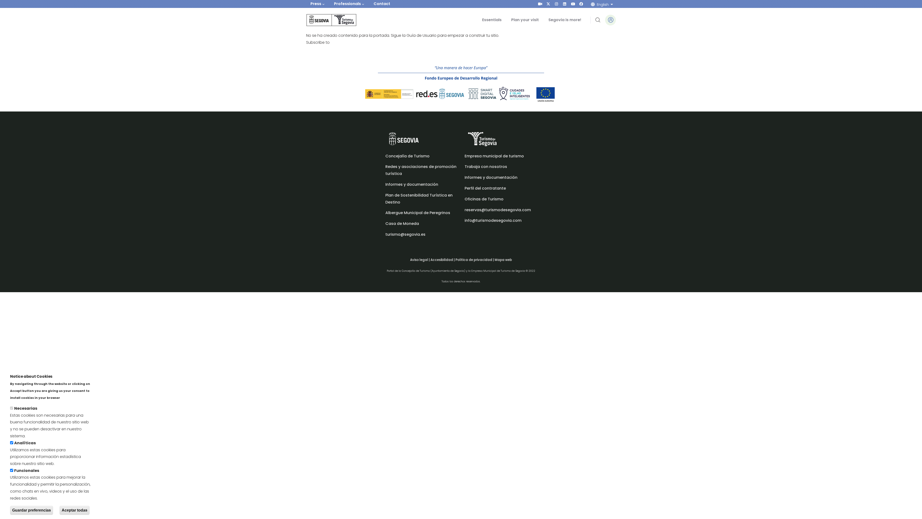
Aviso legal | (420, 260)
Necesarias (25, 408)
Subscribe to (318, 42)
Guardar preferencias (31, 510)
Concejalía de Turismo (407, 156)
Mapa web (503, 260)
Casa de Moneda (402, 223)
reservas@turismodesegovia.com (498, 210)
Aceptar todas (74, 510)
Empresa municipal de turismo (494, 156)
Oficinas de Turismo (484, 199)
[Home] (324, 20)
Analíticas (25, 443)
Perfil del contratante (485, 188)
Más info (69, 397)
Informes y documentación (491, 177)
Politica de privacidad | (475, 260)
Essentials (492, 20)
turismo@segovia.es (405, 234)
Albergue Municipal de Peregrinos (417, 213)
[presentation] (540, 3)
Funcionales (26, 470)
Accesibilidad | (443, 260)
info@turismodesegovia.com (493, 220)
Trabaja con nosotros (486, 166)
